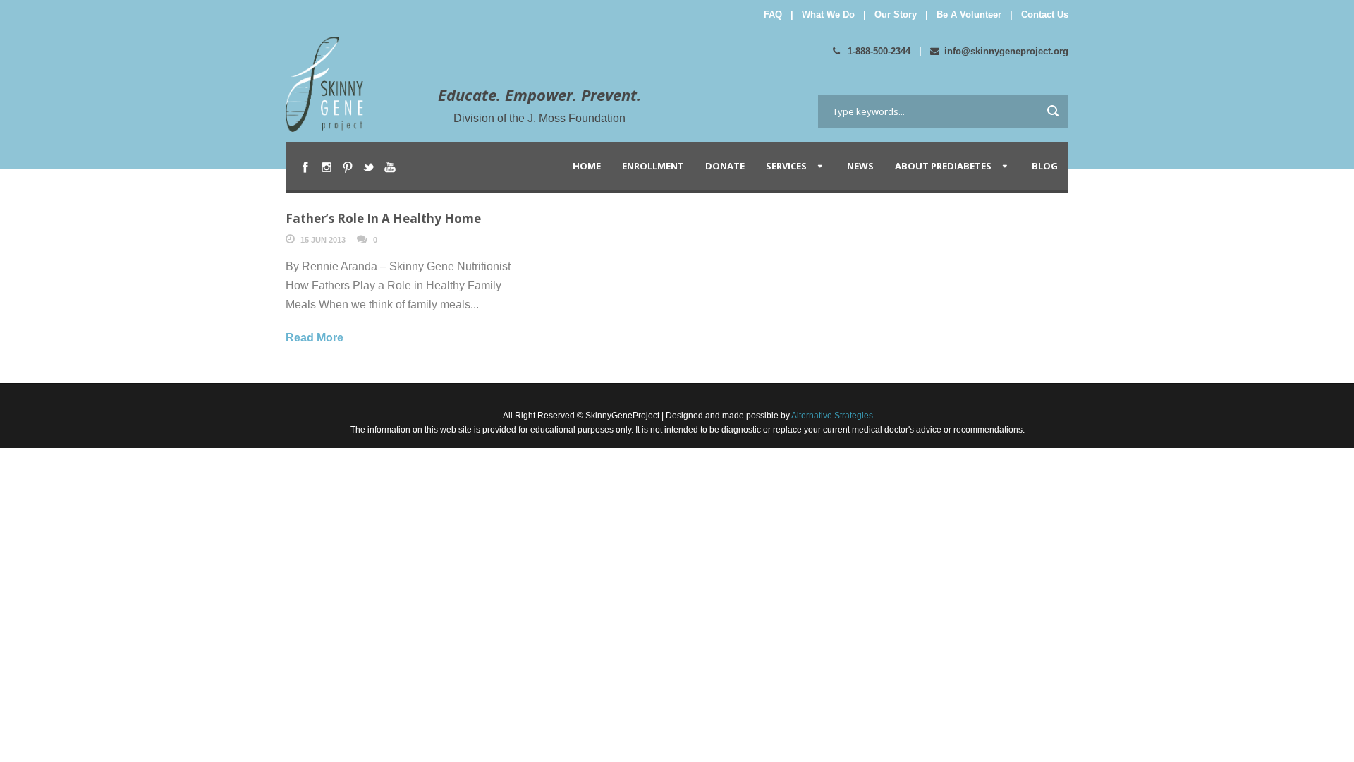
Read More (314, 338)
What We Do (828, 14)
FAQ (773, 14)
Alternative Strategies (831, 416)
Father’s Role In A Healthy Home (383, 218)
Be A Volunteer (969, 14)
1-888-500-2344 (877, 51)
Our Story (895, 14)
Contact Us (1044, 14)
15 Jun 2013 (323, 240)
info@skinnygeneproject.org (1006, 51)
